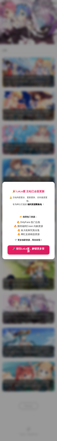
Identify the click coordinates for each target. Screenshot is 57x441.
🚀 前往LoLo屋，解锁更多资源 (28, 250)
